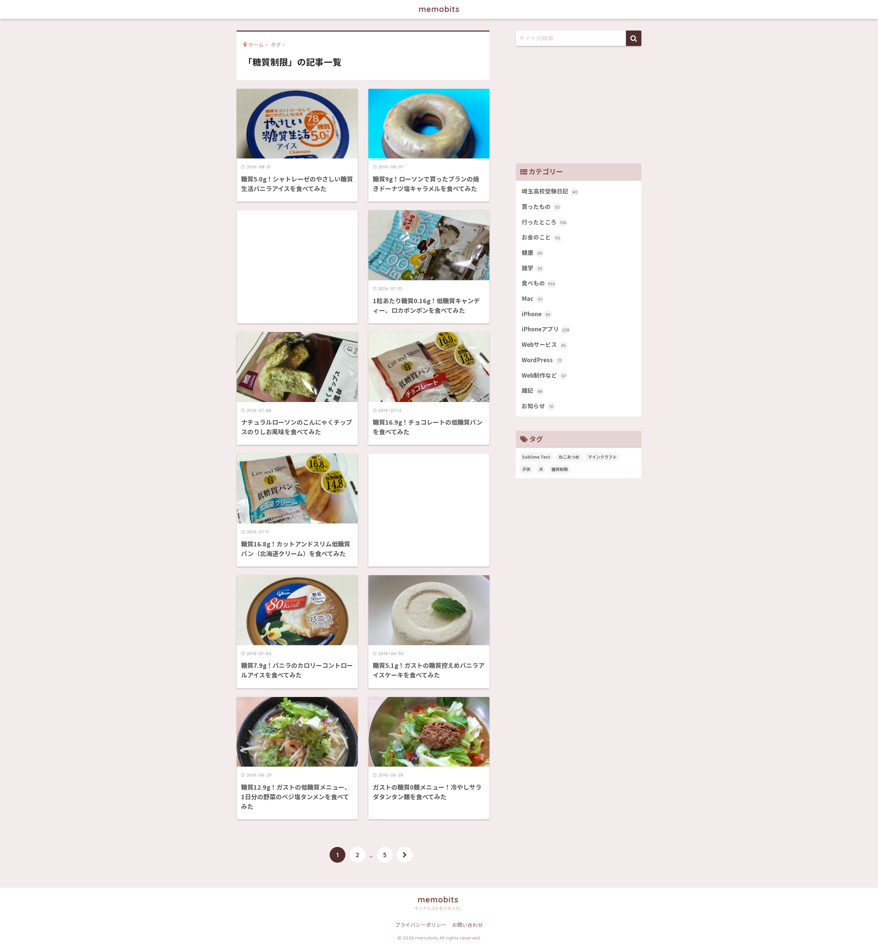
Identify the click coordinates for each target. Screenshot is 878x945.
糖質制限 (559, 469)
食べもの (538, 283)
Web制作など (544, 375)
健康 (532, 252)
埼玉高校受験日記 (550, 191)
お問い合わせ (467, 924)
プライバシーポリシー (421, 924)
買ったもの (541, 206)
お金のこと (541, 237)
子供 (526, 469)
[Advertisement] (297, 264)
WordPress (541, 360)
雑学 (532, 268)
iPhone (536, 314)
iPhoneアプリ (545, 329)
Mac (532, 298)
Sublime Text (536, 457)
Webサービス (544, 344)
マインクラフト (602, 457)
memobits (439, 9)
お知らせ (538, 406)
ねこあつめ (569, 457)
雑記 (532, 390)
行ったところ (544, 222)
